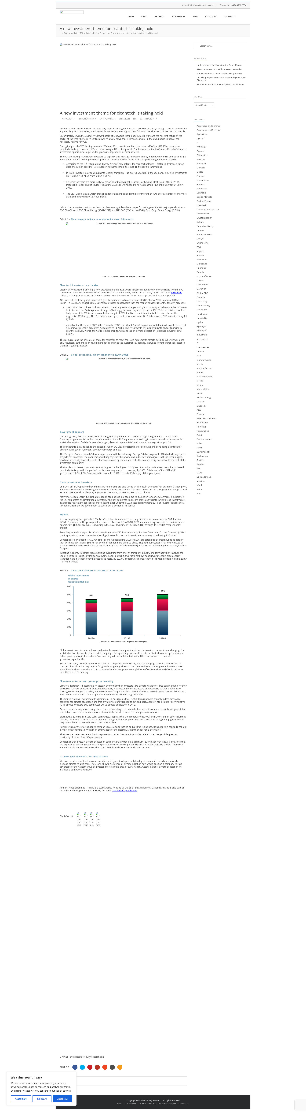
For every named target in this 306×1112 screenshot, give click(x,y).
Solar (199, 443)
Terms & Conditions (147, 1103)
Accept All (62, 1098)
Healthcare (202, 314)
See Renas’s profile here (125, 790)
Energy (200, 238)
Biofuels (201, 167)
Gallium (200, 280)
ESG (82, 33)
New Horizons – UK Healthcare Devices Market (219, 69)
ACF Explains (211, 16)
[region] (41, 1089)
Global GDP (202, 293)
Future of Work (204, 276)
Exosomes (202, 259)
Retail (199, 435)
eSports (200, 251)
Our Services (178, 16)
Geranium (202, 288)
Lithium (200, 351)
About (144, 16)
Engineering (202, 243)
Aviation (201, 159)
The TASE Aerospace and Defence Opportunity (219, 73)
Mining (200, 385)
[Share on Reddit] (112, 1067)
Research (159, 16)
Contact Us (230, 16)
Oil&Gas (201, 401)
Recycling (201, 426)
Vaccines (201, 481)
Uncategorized (204, 477)
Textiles (200, 460)
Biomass (201, 176)
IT (197, 343)
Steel (199, 447)
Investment (202, 339)
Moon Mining (203, 389)
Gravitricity (202, 301)
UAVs (199, 472)
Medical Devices (204, 368)
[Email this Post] (119, 1067)
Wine (199, 489)
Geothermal (202, 284)
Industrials (202, 334)
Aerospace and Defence (208, 126)
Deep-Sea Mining (205, 226)
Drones (200, 230)
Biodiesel (201, 163)
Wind (199, 485)
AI (198, 142)
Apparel (200, 151)
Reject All (42, 1098)
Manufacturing (204, 360)
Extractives (202, 263)
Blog (195, 16)
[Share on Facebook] (74, 1067)
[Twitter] (69, 5)
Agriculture (202, 134)
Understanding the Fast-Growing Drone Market (219, 65)
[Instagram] (76, 5)
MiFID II (200, 380)
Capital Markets (71, 33)
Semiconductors (204, 439)
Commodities (203, 213)
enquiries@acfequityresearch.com (197, 5)
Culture (200, 222)
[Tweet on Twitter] (82, 1067)
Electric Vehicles (204, 234)
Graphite (201, 297)
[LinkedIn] (82, 5)
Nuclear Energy (204, 397)
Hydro (200, 322)
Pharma (200, 414)
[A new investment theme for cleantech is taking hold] (123, 75)
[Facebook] (63, 5)
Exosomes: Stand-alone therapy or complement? (220, 84)
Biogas (200, 172)
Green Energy (203, 305)
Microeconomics (204, 376)
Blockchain (202, 188)
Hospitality (202, 318)
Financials (201, 268)
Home (131, 16)
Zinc (199, 493)
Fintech (200, 272)
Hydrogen (201, 326)
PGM (199, 410)
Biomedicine (203, 180)
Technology (202, 456)
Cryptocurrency (204, 217)
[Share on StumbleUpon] (104, 1067)
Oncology (201, 406)
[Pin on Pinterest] (89, 1067)
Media (200, 364)
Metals (200, 372)
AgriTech (201, 138)
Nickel (200, 393)
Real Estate (202, 422)
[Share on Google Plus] (97, 1067)
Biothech (201, 184)
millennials (176, 292)
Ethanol (200, 255)
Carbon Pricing (204, 201)
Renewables (203, 431)
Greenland (202, 309)
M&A (199, 355)
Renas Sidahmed (86, 118)
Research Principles (167, 1103)
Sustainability (92, 33)
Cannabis (201, 192)
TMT (199, 468)
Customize (21, 1098)
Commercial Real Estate (208, 209)
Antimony (201, 146)
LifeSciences (203, 347)
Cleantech (104, 33)
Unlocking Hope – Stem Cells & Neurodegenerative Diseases (221, 79)
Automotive (202, 155)
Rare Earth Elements (206, 418)
